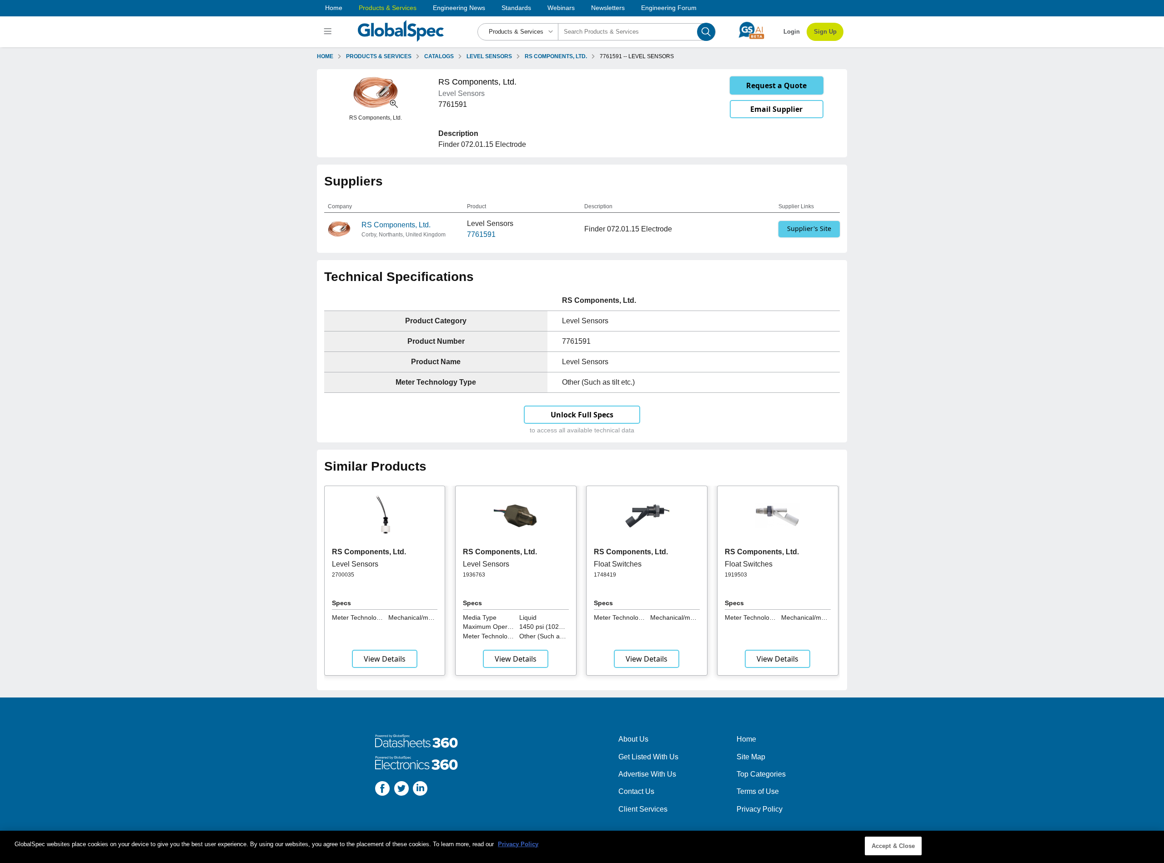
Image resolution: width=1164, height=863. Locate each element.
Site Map (751, 757)
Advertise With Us (647, 774)
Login (791, 31)
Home (333, 7)
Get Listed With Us (648, 757)
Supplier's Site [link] (809, 228)
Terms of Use (758, 791)
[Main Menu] (329, 32)
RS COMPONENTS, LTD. (556, 56)
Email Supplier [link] (776, 109)
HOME (325, 56)
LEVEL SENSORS (489, 56)
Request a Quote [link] (776, 85)
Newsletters (608, 7)
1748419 (605, 575)
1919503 (736, 575)
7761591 (481, 234)
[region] (582, 847)
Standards (516, 7)
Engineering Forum (669, 7)
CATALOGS (439, 56)
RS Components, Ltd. (396, 225)
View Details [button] (385, 659)
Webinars (561, 7)
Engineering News (459, 7)
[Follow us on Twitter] (401, 790)
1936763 (474, 575)
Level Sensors (355, 564)
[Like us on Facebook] (382, 790)
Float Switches (618, 564)
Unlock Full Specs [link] (582, 415)
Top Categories (761, 774)
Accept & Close (893, 846)
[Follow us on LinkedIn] (420, 790)
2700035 (343, 575)
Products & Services (387, 7)
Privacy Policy (760, 809)
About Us (633, 739)
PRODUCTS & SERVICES (378, 56)
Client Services (642, 809)
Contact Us (636, 791)
